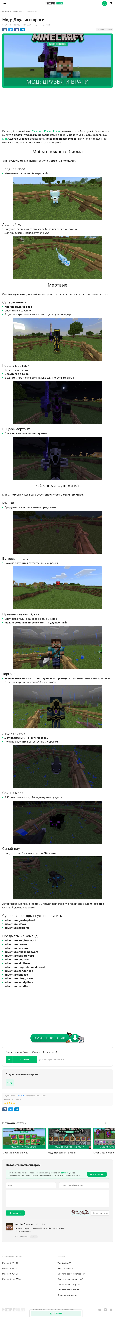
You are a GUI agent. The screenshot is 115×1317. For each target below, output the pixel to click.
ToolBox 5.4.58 (64, 1263)
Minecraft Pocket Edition (46, 131)
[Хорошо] (12, 1103)
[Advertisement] (57, 108)
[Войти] (104, 3)
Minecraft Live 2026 (11, 1279)
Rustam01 (20, 1096)
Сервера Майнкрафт (68, 1295)
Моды (15, 11)
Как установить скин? (68, 1290)
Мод (5, 138)
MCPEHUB (6, 11)
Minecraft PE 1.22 (10, 1268)
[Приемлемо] (7, 1103)
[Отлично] (14, 1103)
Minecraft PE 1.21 (10, 1274)
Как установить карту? (69, 1284)
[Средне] (9, 1103)
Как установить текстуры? (70, 1279)
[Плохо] (5, 1103)
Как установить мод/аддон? (71, 1274)
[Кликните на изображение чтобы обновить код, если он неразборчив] (80, 1213)
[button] (4, 3)
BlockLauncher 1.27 (67, 1268)
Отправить (15, 1213)
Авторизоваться (96, 1174)
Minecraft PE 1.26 (10, 1263)
